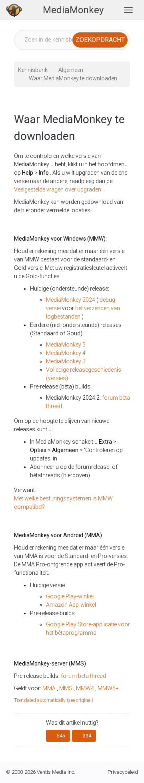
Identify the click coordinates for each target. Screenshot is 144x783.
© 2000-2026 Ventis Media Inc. (40, 772)
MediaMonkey (73, 10)
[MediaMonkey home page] (14, 10)
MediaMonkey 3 (66, 361)
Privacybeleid (123, 772)
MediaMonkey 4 (66, 353)
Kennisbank (33, 70)
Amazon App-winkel (71, 605)
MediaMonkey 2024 (70, 300)
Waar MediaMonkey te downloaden (73, 78)
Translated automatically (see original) (53, 700)
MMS (65, 688)
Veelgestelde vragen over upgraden (57, 189)
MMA (49, 688)
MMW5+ (108, 688)
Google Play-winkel (70, 596)
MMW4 (85, 688)
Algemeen (70, 70)
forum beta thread (83, 676)
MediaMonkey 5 (66, 344)
